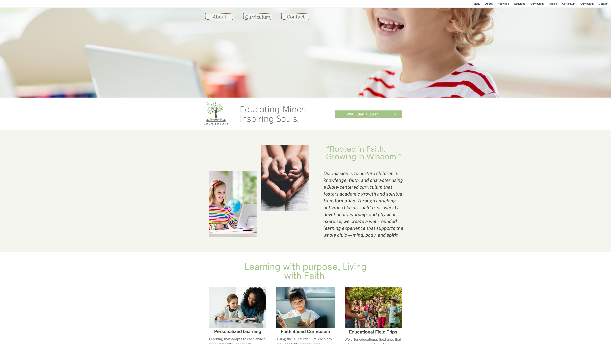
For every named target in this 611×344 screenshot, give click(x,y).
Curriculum (257, 17)
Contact (296, 17)
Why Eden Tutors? (362, 114)
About (220, 17)
